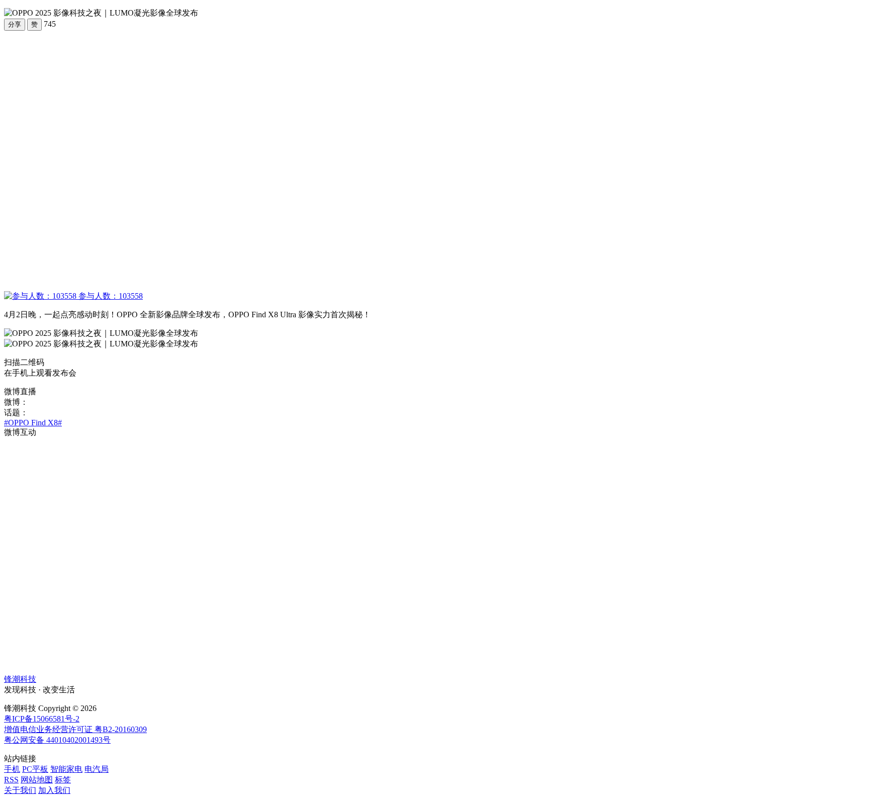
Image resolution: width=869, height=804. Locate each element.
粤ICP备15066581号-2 (41, 718)
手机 (12, 769)
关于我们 (20, 790)
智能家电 (66, 769)
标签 (63, 779)
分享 (14, 24)
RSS (11, 779)
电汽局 (96, 769)
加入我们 (54, 790)
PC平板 (35, 769)
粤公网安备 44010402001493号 (57, 740)
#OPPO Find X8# (33, 422)
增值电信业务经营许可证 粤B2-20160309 (75, 729)
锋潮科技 (20, 679)
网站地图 (37, 779)
